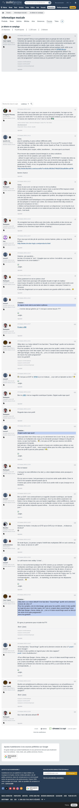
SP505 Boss (61, 49)
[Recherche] (49, 2)
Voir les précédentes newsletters (53, 778)
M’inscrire (71, 773)
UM (18, 548)
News (12, 21)
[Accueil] (3, 12)
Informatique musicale (20, 12)
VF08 (35, 377)
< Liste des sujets (72, 728)
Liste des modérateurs (39, 732)
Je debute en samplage (11, 26)
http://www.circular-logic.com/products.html (34, 243)
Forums (8, 12)
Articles (19, 21)
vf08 (24, 395)
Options (44, 728)
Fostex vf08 (22, 327)
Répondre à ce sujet (59, 729)
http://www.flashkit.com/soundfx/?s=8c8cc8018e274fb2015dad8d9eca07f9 (45, 168)
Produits (4, 21)
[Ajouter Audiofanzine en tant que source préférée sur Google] (10, 756)
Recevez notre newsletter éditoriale (55, 769)
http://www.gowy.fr (22, 124)
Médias (26, 21)
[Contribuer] (62, 21)
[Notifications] (75, 3)
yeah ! (71, 647)
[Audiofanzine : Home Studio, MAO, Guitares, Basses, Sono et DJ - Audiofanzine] (12, 2)
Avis (33, 21)
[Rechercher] (31, 104)
